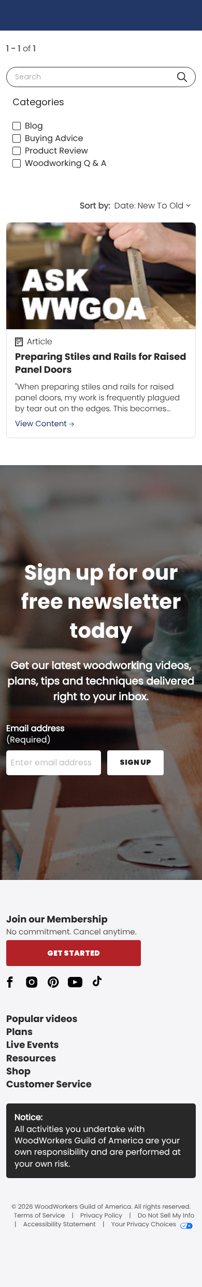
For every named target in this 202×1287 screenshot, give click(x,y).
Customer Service (49, 1084)
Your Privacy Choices (143, 1225)
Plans (19, 1032)
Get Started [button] (73, 953)
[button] (182, 77)
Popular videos (42, 1019)
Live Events (32, 1045)
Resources (31, 1058)
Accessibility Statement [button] (59, 1225)
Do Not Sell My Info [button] (166, 1216)
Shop (18, 1071)
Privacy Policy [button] (101, 1216)
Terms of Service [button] (39, 1216)
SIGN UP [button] (135, 762)
